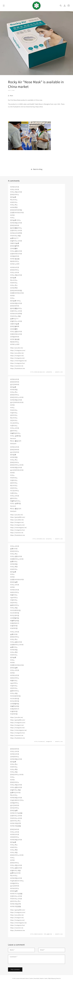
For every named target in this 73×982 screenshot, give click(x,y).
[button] (4, 6)
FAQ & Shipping (52, 978)
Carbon (31, 978)
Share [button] (11, 95)
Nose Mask (36, 978)
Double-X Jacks (43, 978)
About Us (58, 978)
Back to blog (37, 169)
